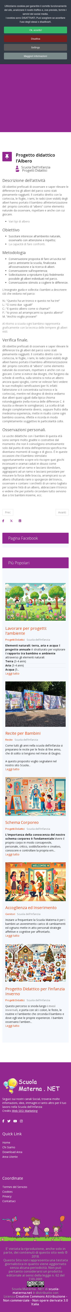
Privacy (6, 1196)
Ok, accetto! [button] (35, 30)
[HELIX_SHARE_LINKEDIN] (20, 521)
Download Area (12, 1152)
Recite (9, 739)
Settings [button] (35, 47)
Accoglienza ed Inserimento (31, 907)
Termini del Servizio (14, 1187)
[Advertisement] (35, 91)
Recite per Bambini (22, 733)
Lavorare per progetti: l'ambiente (26, 631)
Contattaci (9, 1201)
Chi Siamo (8, 1147)
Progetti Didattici (34, 170)
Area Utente (10, 1157)
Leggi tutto (12, 673)
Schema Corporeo (22, 822)
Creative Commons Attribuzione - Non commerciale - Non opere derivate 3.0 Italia (35, 1300)
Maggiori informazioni (35, 56)
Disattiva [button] (35, 38)
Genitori (10, 914)
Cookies (7, 1191)
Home (6, 1142)
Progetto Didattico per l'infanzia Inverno (35, 991)
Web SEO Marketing (24, 1111)
